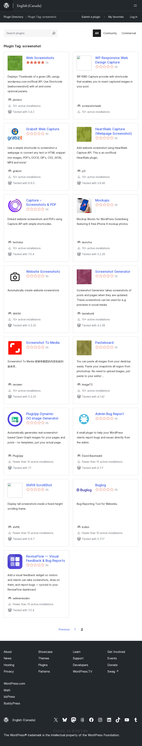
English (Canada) (24, 720)
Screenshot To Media (43, 343)
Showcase (45, 652)
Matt (7, 690)
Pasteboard (104, 343)
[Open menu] (136, 5)
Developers (80, 665)
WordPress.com (14, 683)
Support (78, 658)
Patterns (44, 671)
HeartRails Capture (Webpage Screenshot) (113, 131)
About (8, 652)
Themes (43, 658)
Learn (76, 652)
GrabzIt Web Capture (42, 129)
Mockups (102, 200)
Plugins (43, 665)
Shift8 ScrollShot (39, 485)
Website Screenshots (43, 271)
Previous (64, 629)
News (7, 658)
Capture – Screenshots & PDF (41, 202)
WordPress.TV (82, 671)
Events (112, 658)
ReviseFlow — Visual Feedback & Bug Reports (45, 558)
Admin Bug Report (109, 414)
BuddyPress (12, 703)
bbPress (9, 697)
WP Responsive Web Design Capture (111, 60)
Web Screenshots (40, 58)
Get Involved (116, 652)
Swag (113, 671)
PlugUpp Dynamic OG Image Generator (42, 416)
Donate (112, 665)
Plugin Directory (13, 16)
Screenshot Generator (112, 271)
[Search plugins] (54, 33)
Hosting (9, 665)
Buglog (100, 485)
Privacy (9, 671)
